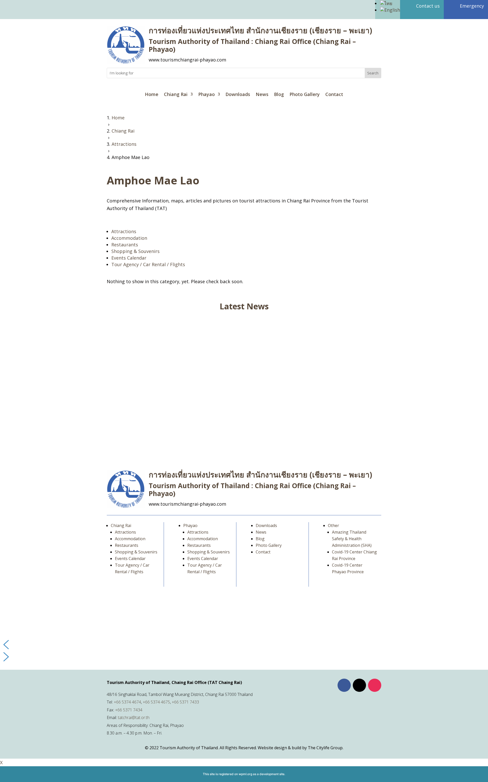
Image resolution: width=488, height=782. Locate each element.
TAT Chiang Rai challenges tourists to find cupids (166, 382)
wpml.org (245, 774)
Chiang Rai (176, 94)
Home (151, 94)
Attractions (123, 231)
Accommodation (129, 238)
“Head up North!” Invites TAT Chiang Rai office (163, 339)
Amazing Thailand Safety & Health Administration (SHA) (352, 538)
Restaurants (124, 245)
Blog (279, 94)
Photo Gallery (304, 94)
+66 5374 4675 (156, 702)
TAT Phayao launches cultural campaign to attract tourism (177, 425)
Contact (334, 94)
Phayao (206, 94)
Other (333, 525)
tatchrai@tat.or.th (133, 717)
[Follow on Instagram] (374, 685)
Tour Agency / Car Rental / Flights (148, 264)
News (262, 94)
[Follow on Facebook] (344, 685)
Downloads (237, 94)
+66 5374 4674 (127, 702)
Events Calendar (128, 258)
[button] (244, 645)
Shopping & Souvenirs (135, 251)
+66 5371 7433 (185, 702)
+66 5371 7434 (128, 710)
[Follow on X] (359, 685)
